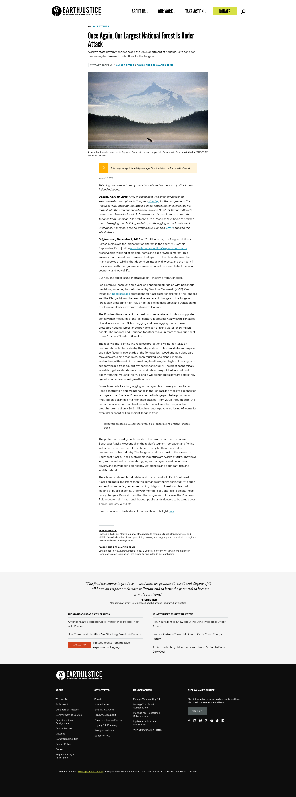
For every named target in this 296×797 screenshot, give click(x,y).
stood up (153, 201)
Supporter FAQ (102, 735)
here (171, 511)
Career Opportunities (67, 738)
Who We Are (62, 699)
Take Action (194, 11)
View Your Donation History (147, 729)
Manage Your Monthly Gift (147, 699)
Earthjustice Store (104, 730)
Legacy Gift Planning (106, 725)
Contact (60, 749)
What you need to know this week (173, 614)
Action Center (102, 704)
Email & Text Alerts (104, 709)
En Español (62, 704)
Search (243, 11)
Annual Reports (64, 728)
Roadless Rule (121, 293)
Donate (224, 11)
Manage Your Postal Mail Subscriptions (146, 714)
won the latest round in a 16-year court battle (158, 248)
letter (169, 227)
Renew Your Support (105, 714)
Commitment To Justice (69, 714)
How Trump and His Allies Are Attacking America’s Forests (104, 634)
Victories (60, 733)
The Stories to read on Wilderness (89, 614)
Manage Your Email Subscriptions (143, 706)
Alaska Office (125, 65)
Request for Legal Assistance (65, 756)
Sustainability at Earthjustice (65, 721)
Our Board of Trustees (67, 709)
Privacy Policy (63, 744)
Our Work (165, 11)
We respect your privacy (90, 771)
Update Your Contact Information (144, 723)
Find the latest (158, 168)
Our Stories (101, 26)
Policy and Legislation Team (155, 65)
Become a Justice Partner (108, 720)
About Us (139, 11)
